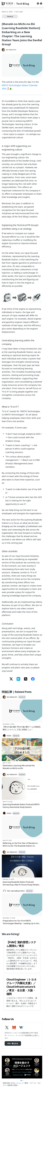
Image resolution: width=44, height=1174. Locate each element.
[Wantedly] (21, 1027)
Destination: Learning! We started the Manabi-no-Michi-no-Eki (19, 766)
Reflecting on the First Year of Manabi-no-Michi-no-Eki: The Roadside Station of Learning (20, 846)
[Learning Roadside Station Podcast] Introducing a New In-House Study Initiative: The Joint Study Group (21, 885)
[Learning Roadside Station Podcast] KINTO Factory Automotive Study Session (21, 805)
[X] (7, 1027)
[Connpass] (14, 1027)
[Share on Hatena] (18, 679)
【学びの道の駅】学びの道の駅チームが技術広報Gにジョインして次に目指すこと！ (22, 728)
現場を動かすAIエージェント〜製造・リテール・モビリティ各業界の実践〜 (22, 1084)
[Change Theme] (41, 3)
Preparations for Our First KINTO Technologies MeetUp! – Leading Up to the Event (21, 923)
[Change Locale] (38, 3)
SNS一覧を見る (12, 1043)
